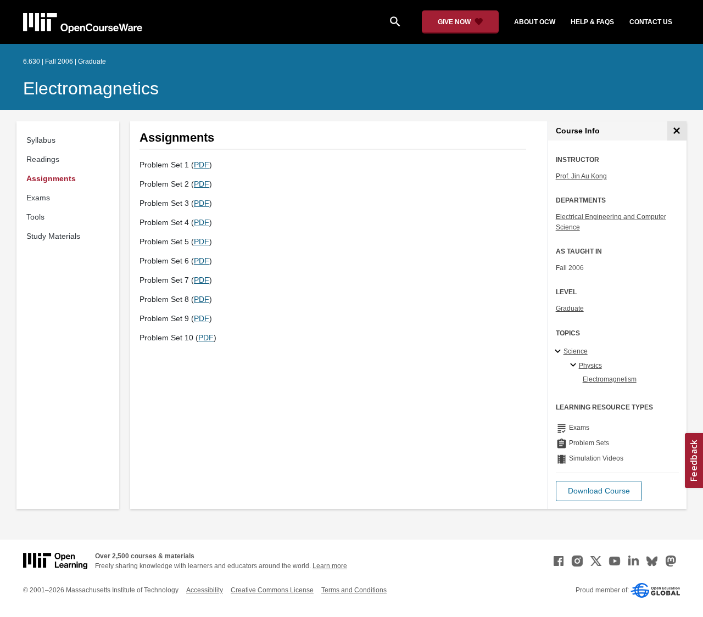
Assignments (51, 178)
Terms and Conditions (354, 590)
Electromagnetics (91, 88)
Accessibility (204, 590)
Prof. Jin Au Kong (581, 176)
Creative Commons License (272, 590)
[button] (599, 491)
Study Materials (53, 236)
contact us (650, 22)
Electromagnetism (610, 379)
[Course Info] (677, 131)
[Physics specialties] (574, 365)
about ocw (534, 22)
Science (575, 351)
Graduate (570, 308)
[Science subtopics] (559, 352)
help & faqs (592, 22)
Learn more (330, 566)
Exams (38, 197)
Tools (35, 216)
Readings (42, 159)
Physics (590, 365)
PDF (201, 164)
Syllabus (40, 140)
